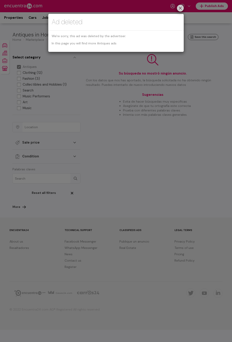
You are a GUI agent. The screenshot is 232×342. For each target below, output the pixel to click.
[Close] (180, 9)
